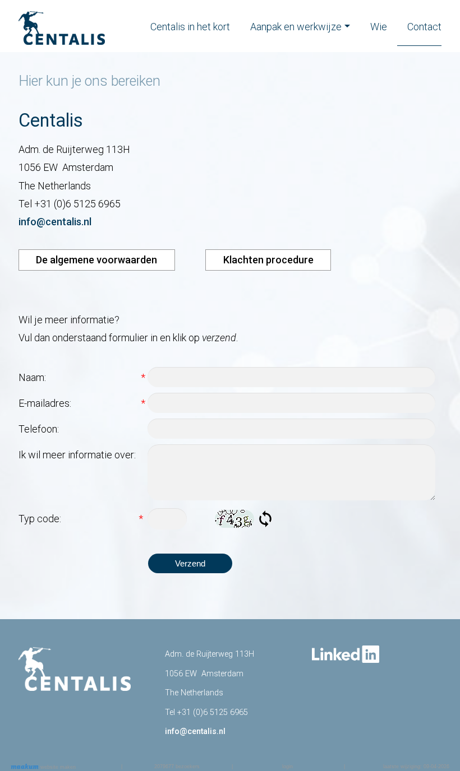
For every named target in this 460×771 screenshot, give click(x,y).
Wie (378, 26)
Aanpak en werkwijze (296, 26)
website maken (57, 767)
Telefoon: (39, 429)
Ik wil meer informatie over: (77, 455)
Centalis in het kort (190, 26)
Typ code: (81, 518)
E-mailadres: (82, 403)
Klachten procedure (268, 260)
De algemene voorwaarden (96, 260)
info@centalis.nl (55, 221)
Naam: (82, 377)
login (287, 766)
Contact (424, 26)
